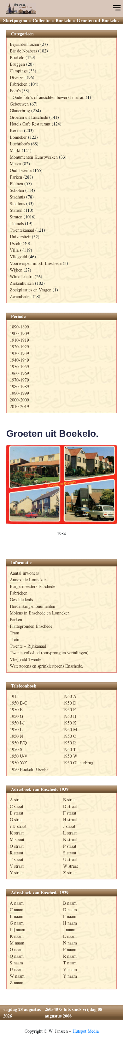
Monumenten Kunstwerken (34, 157)
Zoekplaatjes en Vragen (30, 290)
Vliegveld (18, 257)
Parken (16, 177)
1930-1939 (19, 353)
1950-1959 (19, 367)
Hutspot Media (86, 1031)
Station (16, 210)
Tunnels (17, 223)
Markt (15, 150)
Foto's (15, 91)
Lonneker (18, 137)
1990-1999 (19, 393)
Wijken (16, 270)
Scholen (17, 190)
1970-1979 (19, 380)
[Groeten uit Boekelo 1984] (61, 484)
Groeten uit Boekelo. (52, 433)
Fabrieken (18, 84)
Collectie (41, 20)
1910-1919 (19, 340)
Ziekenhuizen (22, 283)
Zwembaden (21, 296)
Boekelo (64, 20)
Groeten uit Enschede (29, 117)
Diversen (18, 77)
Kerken (16, 130)
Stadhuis (17, 197)
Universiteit (20, 237)
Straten (16, 217)
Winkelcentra (21, 276)
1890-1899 (19, 327)
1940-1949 (19, 360)
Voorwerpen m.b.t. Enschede (36, 263)
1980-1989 (19, 386)
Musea (15, 164)
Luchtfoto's (20, 144)
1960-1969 (19, 373)
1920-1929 (19, 347)
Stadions (17, 203)
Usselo (15, 243)
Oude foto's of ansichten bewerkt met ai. (49, 97)
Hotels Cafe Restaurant (30, 124)
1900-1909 (19, 333)
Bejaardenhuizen (24, 44)
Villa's (15, 250)
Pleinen (16, 183)
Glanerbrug (20, 110)
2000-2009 (19, 400)
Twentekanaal (22, 230)
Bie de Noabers (23, 51)
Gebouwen (19, 104)
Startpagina (15, 20)
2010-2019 (19, 406)
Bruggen (17, 64)
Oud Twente (21, 170)
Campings (18, 71)
